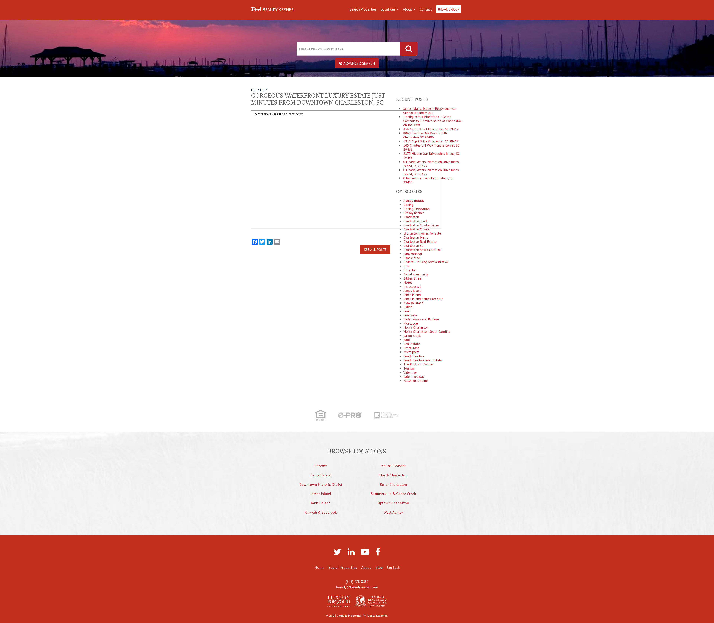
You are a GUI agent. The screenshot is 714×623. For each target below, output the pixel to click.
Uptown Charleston (393, 503)
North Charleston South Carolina (426, 332)
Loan (406, 311)
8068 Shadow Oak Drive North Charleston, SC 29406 (425, 135)
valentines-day (413, 377)
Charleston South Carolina (422, 250)
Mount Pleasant (393, 465)
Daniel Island (320, 475)
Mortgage (410, 323)
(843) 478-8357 (357, 581)
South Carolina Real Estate (422, 360)
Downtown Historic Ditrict (320, 484)
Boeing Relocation (416, 209)
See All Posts (375, 249)
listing (407, 307)
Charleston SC (413, 246)
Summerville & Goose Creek (393, 493)
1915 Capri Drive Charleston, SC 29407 (431, 141)
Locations (388, 9)
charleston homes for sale (422, 233)
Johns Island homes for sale (423, 299)
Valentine (410, 372)
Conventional (412, 254)
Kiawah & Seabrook (321, 512)
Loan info (410, 315)
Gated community (415, 274)
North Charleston (415, 327)
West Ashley (393, 512)
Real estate (411, 344)
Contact (426, 9)
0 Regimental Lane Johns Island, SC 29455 (428, 180)
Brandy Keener (413, 213)
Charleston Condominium (421, 225)
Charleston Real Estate (419, 242)
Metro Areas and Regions (421, 319)
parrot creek (412, 336)
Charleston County (416, 229)
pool (406, 340)
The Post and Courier (418, 364)
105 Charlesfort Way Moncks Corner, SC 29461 (431, 147)
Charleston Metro (416, 237)
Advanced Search (359, 63)
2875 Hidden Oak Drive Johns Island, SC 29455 (431, 156)
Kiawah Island (413, 303)
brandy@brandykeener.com (357, 587)
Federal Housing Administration (426, 262)
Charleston (411, 217)
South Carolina (413, 356)
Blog (379, 567)
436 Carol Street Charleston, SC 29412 (431, 129)
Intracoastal (412, 287)
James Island (412, 291)
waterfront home (415, 381)
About (408, 9)
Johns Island (412, 295)
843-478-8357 (448, 9)
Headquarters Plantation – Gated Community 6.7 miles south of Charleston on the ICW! (432, 121)
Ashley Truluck (413, 201)
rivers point (411, 352)
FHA (406, 266)
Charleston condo (416, 221)
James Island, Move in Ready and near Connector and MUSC (430, 111)
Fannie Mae (411, 258)
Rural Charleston (393, 484)
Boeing (408, 205)
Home (319, 567)
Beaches (320, 465)
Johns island (321, 503)
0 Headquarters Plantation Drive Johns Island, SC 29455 (431, 164)
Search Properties (363, 9)
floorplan (409, 270)
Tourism (409, 368)
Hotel (407, 282)
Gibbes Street (412, 278)
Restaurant (411, 348)
